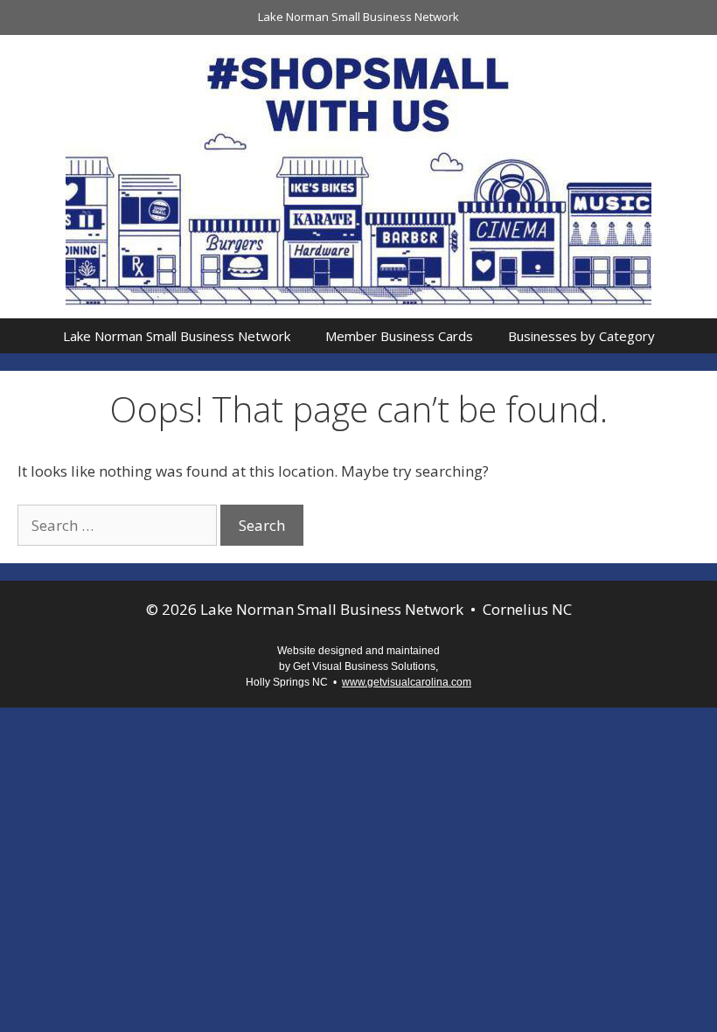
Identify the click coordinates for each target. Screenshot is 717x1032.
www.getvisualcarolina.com (406, 682)
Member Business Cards (399, 336)
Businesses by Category (581, 336)
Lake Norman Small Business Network (358, 16)
